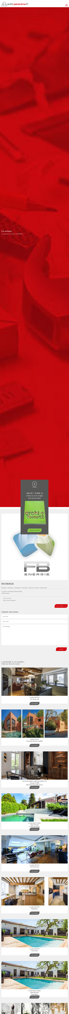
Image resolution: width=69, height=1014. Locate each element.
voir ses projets (59, 605)
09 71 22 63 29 (8, 598)
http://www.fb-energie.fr (10, 600)
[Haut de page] (66, 1011)
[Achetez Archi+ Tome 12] (34, 513)
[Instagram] (2, 604)
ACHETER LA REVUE (35, 530)
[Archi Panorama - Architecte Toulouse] (34, 4)
